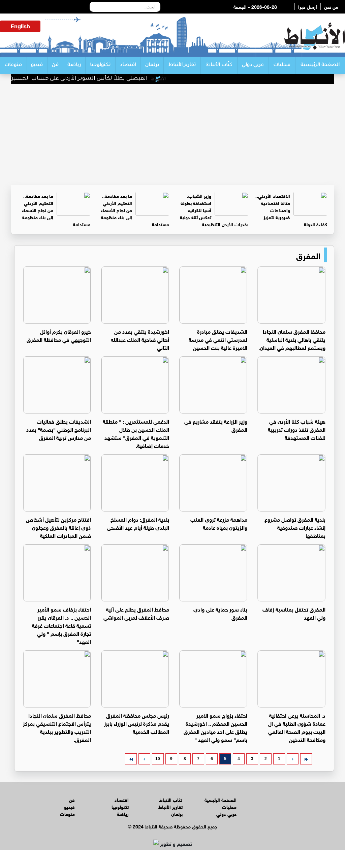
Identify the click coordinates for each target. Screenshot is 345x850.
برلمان (152, 65)
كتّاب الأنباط (219, 65)
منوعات (13, 65)
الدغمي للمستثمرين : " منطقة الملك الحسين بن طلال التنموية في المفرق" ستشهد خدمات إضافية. (136, 433)
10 (157, 758)
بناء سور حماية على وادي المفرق (220, 612)
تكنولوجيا (100, 65)
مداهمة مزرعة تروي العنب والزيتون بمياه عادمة (218, 522)
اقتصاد (128, 65)
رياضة (74, 65)
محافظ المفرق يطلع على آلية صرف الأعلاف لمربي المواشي (136, 612)
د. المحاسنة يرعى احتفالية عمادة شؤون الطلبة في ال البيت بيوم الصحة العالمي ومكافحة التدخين (296, 727)
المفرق (308, 255)
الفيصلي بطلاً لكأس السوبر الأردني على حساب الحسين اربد (82, 79)
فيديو (37, 65)
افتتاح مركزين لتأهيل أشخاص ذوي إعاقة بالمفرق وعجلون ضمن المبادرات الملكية (58, 527)
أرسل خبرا (307, 6)
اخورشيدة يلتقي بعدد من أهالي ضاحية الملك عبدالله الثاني (140, 339)
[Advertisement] (172, 134)
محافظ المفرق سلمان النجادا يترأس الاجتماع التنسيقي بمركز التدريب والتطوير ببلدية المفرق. (57, 727)
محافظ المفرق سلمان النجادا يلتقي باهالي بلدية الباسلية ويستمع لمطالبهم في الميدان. (291, 339)
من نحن (331, 6)
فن (55, 65)
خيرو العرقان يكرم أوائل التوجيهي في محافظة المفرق (59, 335)
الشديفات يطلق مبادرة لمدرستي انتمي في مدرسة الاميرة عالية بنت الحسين (218, 339)
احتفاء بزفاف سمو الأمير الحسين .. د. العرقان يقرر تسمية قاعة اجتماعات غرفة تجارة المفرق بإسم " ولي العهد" (61, 625)
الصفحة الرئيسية (320, 65)
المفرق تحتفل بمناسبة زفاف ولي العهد (293, 612)
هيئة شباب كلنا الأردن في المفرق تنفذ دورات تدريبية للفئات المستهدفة (296, 429)
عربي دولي (253, 65)
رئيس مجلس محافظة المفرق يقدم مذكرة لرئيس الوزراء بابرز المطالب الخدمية (136, 722)
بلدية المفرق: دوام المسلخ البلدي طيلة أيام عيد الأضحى (138, 522)
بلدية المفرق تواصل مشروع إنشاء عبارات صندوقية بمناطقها (294, 527)
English (20, 26)
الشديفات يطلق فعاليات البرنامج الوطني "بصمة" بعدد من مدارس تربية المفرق (58, 429)
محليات (281, 65)
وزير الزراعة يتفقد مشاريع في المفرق (215, 424)
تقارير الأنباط (182, 65)
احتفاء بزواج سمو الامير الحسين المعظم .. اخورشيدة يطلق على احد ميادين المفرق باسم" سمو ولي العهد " (215, 727)
